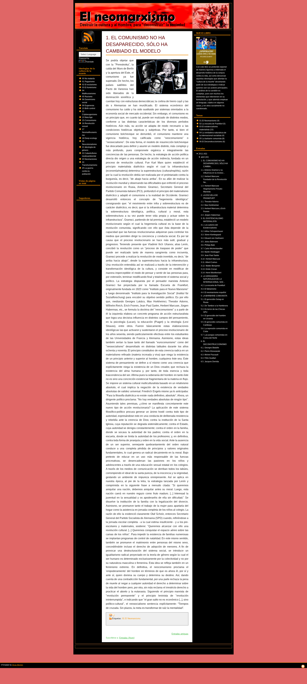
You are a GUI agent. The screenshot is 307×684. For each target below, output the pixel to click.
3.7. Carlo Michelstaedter (212, 248)
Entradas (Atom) (126, 638)
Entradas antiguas (180, 634)
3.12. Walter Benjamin (210, 266)
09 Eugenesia (88, 105)
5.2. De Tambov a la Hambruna (214, 306)
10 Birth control (88, 108)
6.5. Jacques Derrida (210, 361)
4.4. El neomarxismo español (213, 292)
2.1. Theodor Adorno (210, 201)
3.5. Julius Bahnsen (209, 242)
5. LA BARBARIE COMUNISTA (214, 296)
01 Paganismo (88, 81)
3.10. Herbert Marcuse (210, 259)
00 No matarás (88, 78)
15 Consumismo (89, 120)
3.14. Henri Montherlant (211, 273)
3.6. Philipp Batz (208, 245)
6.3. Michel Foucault (209, 355)
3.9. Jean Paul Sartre (210, 255)
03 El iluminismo (89, 87)
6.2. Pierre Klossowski (210, 351)
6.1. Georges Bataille (210, 348)
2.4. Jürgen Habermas (210, 215)
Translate (90, 62)
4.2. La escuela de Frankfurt (213, 285)
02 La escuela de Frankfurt (211, 124)
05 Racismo (87, 96)
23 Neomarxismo (89, 159)
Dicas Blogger (17, 665)
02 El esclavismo (89, 84)
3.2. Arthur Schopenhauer (212, 231)
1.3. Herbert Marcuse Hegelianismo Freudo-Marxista (212, 189)
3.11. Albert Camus (209, 262)
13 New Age (87, 117)
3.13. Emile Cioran (209, 269)
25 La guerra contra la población (87, 171)
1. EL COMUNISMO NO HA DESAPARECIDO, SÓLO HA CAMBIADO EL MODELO (136, 44)
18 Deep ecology (89, 138)
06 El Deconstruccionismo (211, 141)
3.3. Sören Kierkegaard (211, 235)
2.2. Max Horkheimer (210, 205)
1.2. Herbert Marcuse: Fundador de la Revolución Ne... (214, 179)
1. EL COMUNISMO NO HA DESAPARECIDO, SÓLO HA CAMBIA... (214, 163)
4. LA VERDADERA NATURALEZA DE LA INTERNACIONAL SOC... (213, 279)
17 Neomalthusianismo (89, 132)
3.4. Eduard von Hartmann (212, 238)
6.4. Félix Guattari (208, 358)
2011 (201, 154)
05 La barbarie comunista (210, 138)
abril (203, 157)
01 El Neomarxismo (131, 618)
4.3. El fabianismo (208, 289)
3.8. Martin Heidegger (210, 252)
